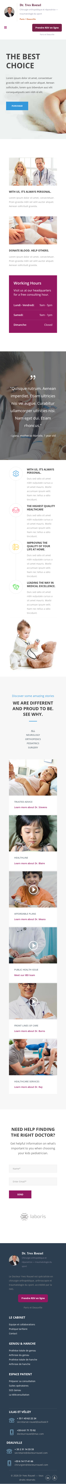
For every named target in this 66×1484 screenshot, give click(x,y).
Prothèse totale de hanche (23, 1359)
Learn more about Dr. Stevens (30, 807)
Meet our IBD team (24, 975)
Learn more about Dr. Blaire (29, 863)
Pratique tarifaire (18, 1328)
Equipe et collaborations (22, 1324)
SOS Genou (15, 1390)
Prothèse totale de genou (22, 1350)
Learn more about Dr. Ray (28, 1086)
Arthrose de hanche (19, 1364)
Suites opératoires (19, 1385)
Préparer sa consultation (22, 1381)
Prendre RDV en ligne (47, 27)
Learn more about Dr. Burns (29, 1031)
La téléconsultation (19, 1394)
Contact (13, 1333)
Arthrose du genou (19, 1355)
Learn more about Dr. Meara (29, 919)
